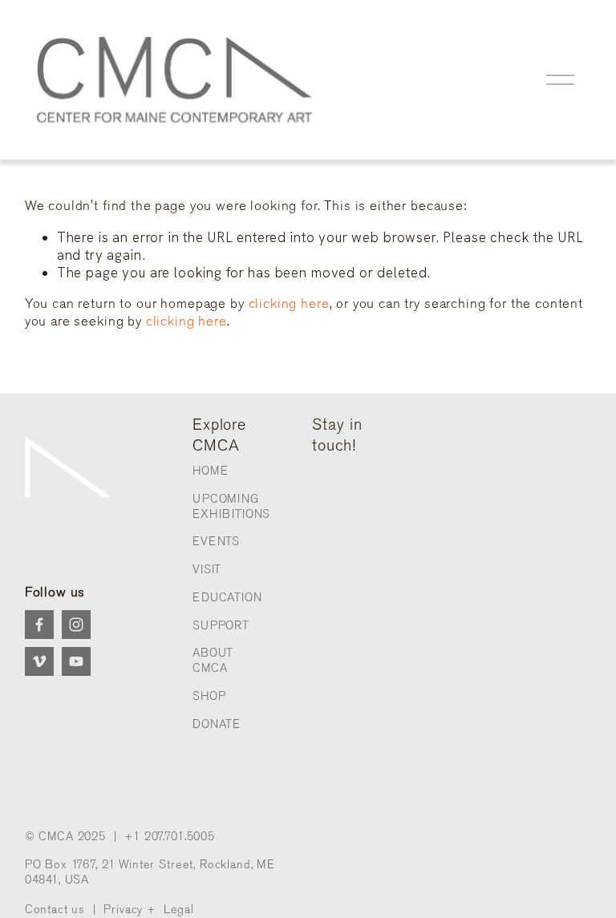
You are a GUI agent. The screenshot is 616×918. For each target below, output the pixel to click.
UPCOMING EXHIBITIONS (231, 506)
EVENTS (216, 541)
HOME (210, 471)
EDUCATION (227, 598)
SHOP (208, 696)
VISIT (206, 569)
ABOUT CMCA (212, 660)
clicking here (289, 303)
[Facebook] (39, 624)
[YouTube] (76, 661)
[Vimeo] (39, 661)
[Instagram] (76, 624)
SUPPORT (220, 626)
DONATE (216, 724)
